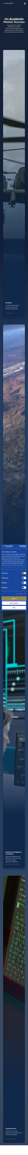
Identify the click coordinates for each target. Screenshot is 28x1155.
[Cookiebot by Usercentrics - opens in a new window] (19, 546)
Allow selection (14, 603)
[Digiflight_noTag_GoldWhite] (8, 3)
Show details (19, 594)
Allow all (14, 598)
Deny (14, 607)
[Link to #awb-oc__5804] (25, 4)
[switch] (24, 578)
